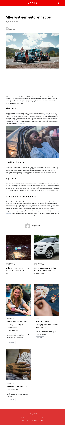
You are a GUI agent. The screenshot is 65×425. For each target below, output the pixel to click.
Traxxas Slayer (47, 115)
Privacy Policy (35, 420)
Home (23, 420)
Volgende (55, 233)
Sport (7, 12)
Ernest (10, 28)
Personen (9, 318)
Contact (28, 420)
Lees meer (11, 342)
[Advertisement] (32, 80)
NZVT (42, 420)
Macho (32, 3)
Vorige (8, 233)
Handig (36, 276)
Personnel (11, 263)
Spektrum (22, 123)
